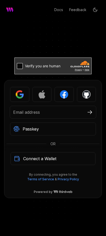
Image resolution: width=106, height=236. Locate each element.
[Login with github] (86, 94)
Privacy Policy (68, 179)
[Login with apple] (42, 94)
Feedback (77, 9)
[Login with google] (19, 94)
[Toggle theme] (95, 9)
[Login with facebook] (64, 94)
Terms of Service (40, 179)
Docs (58, 9)
